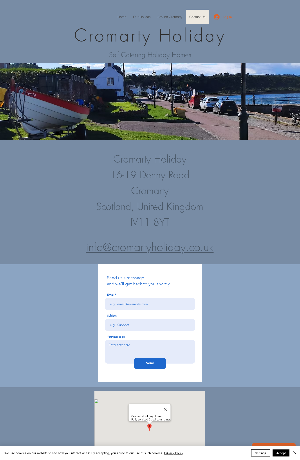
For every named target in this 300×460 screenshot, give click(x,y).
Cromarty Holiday (150, 35)
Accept (281, 453)
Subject (111, 315)
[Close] (294, 452)
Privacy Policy (173, 453)
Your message (116, 336)
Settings (260, 453)
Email (110, 294)
